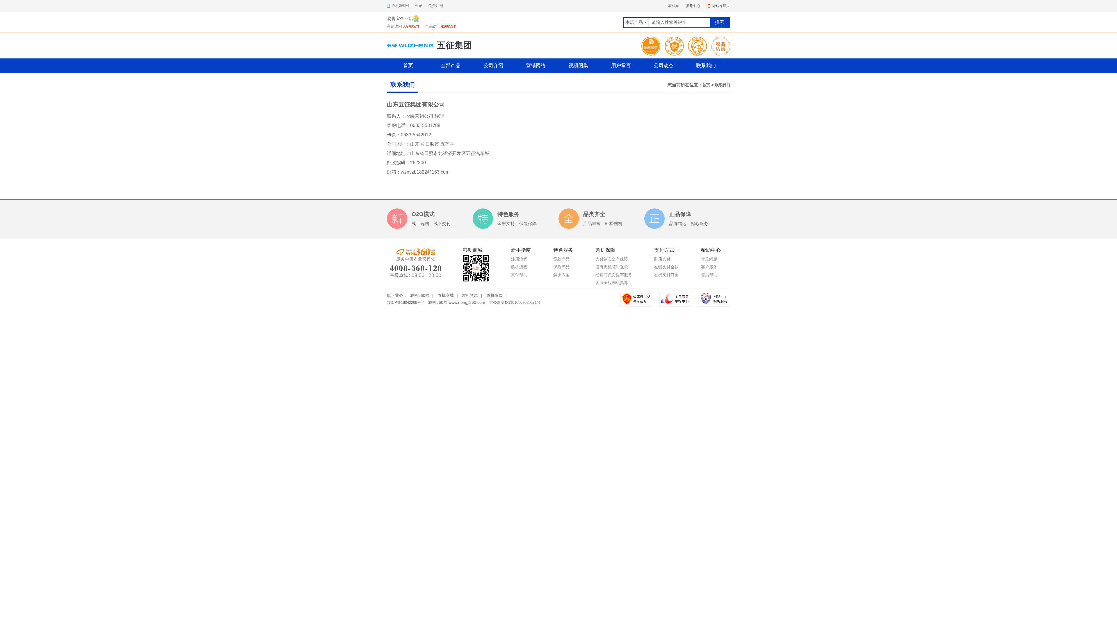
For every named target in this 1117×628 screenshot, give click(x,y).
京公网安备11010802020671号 (514, 302)
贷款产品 (561, 259)
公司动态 (663, 65)
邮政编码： (398, 162)
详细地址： (398, 153)
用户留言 (621, 65)
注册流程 (519, 259)
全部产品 (450, 65)
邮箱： (394, 172)
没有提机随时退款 (611, 267)
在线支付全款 (666, 267)
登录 (418, 5)
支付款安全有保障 (611, 259)
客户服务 (709, 267)
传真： (394, 134)
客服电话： (398, 125)
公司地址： (398, 144)
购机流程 (519, 267)
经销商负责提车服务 (613, 274)
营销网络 (536, 65)
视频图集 (578, 65)
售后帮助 (709, 274)
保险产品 (561, 267)
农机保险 (494, 295)
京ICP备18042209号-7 (405, 302)
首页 (408, 65)
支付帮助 (519, 274)
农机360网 (419, 295)
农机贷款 (470, 295)
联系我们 (706, 65)
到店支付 (662, 259)
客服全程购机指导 (611, 282)
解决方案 (561, 274)
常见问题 (709, 259)
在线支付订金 (666, 274)
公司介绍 (493, 65)
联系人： (396, 116)
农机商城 (445, 295)
